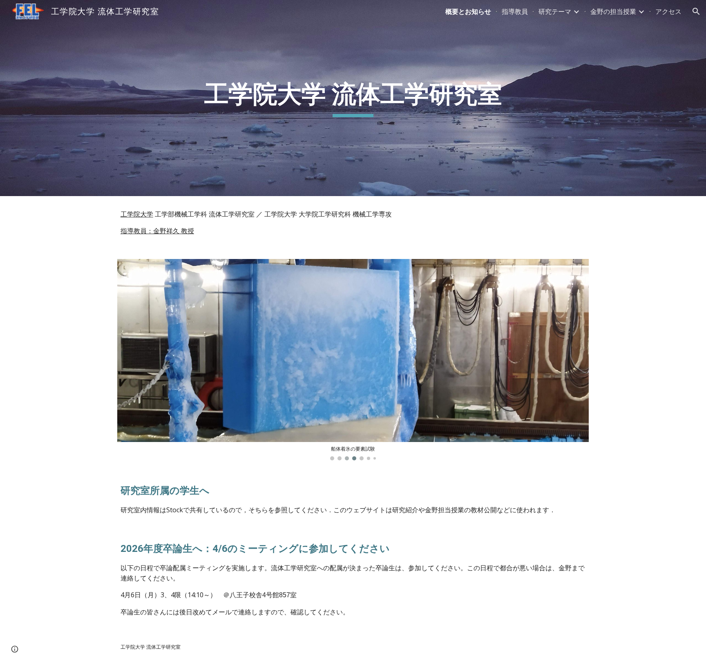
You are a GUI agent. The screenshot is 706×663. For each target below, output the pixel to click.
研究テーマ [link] (554, 11)
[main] (353, 98)
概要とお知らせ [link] (468, 11)
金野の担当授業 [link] (613, 11)
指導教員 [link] (515, 11)
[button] (696, 11)
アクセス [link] (668, 11)
